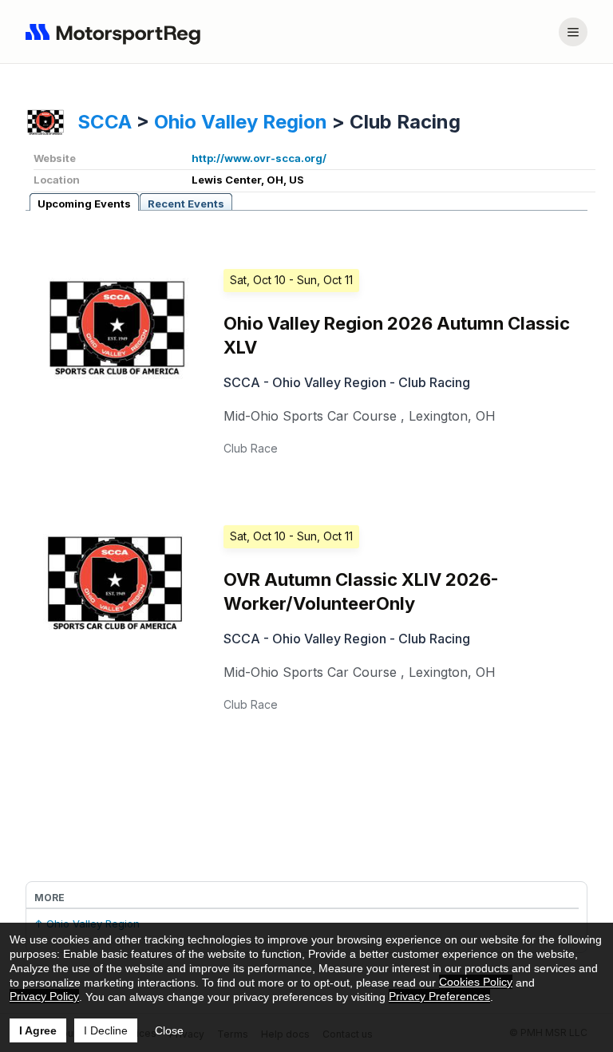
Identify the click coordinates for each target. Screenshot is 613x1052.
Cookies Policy (475, 981)
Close (169, 1030)
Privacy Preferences (439, 996)
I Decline (106, 1030)
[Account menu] (573, 32)
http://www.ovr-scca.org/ (259, 158)
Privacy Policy (44, 996)
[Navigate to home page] (117, 32)
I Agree (38, 1030)
